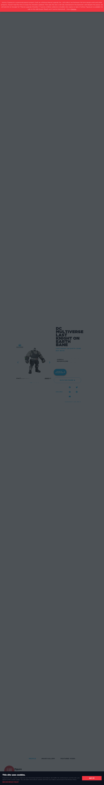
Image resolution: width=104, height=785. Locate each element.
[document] (52, 392)
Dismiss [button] (73, 9)
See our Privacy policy (10, 782)
